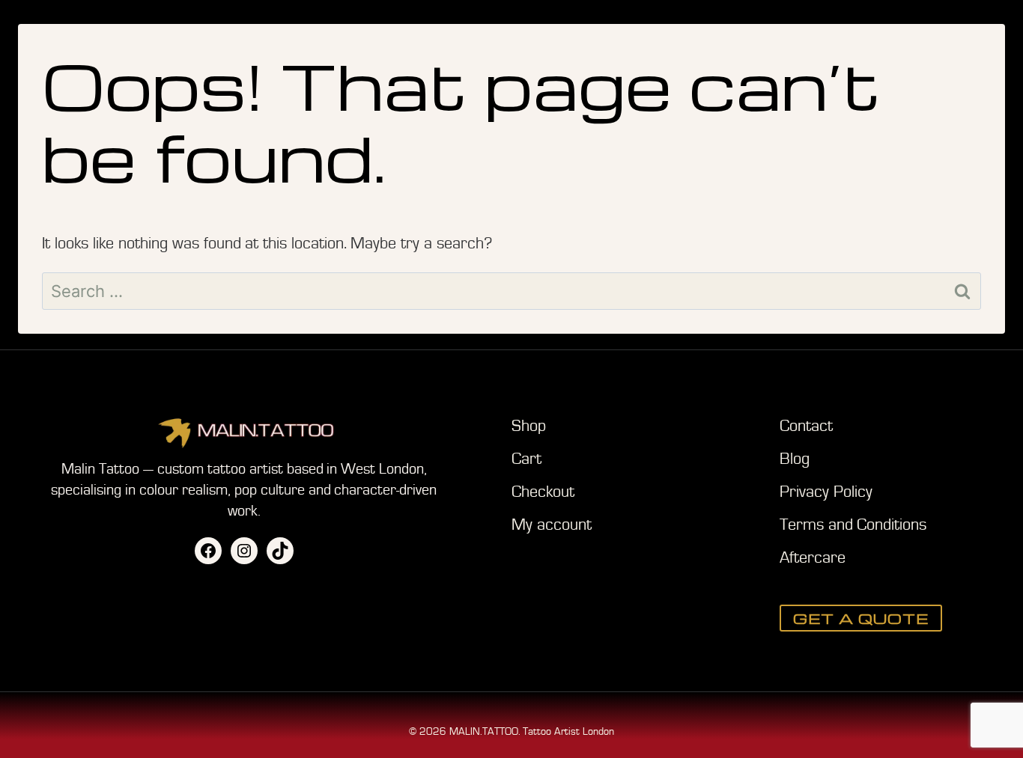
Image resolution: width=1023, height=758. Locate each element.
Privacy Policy (826, 492)
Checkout (542, 492)
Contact (806, 426)
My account (551, 525)
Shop (528, 426)
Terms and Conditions (853, 525)
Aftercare (813, 557)
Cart (526, 459)
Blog (795, 459)
